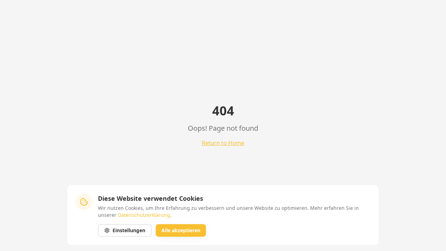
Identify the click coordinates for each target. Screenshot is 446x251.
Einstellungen (129, 230)
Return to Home (223, 143)
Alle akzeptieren (180, 230)
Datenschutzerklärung (144, 215)
